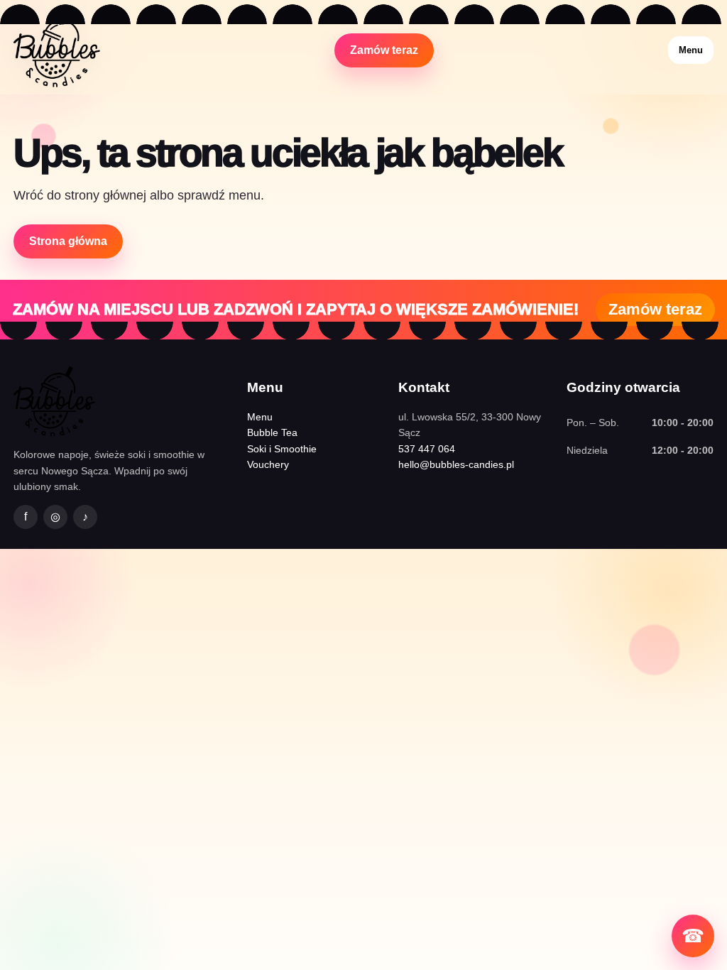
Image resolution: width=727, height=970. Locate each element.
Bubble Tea (272, 432)
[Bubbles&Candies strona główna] (56, 50)
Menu (691, 50)
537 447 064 (426, 448)
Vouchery (268, 464)
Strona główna (68, 241)
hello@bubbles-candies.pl (456, 464)
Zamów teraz (384, 50)
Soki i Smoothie (282, 448)
